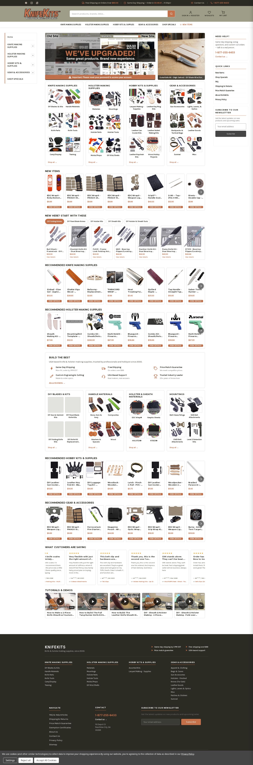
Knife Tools (49, 678)
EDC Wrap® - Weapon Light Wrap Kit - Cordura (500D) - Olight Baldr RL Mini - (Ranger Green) (54, 528)
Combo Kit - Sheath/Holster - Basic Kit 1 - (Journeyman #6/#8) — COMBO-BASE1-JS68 (155, 335)
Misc (173, 692)
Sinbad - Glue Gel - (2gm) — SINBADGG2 (54, 290)
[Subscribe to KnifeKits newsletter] (37, 3)
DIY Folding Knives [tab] (54, 221)
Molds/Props (92, 682)
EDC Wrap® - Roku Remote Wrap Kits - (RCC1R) (54, 196)
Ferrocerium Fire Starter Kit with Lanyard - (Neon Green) (94, 528)
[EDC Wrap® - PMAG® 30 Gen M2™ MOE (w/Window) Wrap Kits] (74, 183)
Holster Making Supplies (97, 24)
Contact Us (54, 736)
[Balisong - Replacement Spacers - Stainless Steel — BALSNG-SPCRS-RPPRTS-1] (94, 277)
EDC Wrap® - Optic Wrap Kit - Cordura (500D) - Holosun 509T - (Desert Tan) (135, 528)
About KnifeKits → (57, 383)
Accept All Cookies (46, 760)
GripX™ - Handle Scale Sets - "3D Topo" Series (155, 196)
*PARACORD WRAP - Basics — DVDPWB (113, 290)
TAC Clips (81, 581)
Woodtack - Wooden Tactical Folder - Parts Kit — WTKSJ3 (115, 483)
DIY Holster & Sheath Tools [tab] (137, 221)
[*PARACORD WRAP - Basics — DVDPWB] (115, 277)
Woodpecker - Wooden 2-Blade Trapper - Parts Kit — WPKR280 (175, 483)
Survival (174, 699)
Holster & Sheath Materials (141, 395)
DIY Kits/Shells (93, 685)
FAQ (216, 82)
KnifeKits (55, 647)
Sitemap (53, 744)
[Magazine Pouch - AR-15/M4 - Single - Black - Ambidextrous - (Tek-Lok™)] (115, 514)
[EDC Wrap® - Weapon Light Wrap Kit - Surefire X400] (135, 183)
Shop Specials (169, 24)
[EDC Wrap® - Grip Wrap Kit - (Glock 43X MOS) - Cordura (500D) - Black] (155, 514)
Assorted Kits (134, 668)
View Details (54, 207)
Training (48, 685)
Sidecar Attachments (54, 581)
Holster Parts (92, 675)
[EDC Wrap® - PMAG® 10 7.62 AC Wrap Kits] (115, 183)
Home (10, 37)
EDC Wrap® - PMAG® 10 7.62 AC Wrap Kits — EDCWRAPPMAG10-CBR (74, 528)
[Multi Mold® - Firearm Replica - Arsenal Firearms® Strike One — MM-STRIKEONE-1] (195, 321)
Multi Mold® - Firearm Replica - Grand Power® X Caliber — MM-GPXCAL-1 (115, 335)
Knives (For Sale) (178, 682)
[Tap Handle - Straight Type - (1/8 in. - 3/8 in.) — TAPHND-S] (175, 277)
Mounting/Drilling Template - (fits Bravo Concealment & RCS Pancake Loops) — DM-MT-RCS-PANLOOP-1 (74, 335)
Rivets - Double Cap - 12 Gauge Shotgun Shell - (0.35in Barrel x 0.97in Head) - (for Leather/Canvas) (195, 196)
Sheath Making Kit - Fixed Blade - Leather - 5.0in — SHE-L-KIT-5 (54, 335)
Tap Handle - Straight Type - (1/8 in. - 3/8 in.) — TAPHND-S (175, 290)
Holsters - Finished (179, 678)
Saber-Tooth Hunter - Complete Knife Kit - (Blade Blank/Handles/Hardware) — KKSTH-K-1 (195, 290)
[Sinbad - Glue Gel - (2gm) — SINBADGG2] (54, 277)
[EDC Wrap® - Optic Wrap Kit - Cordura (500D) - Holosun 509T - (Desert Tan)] (135, 514)
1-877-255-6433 (225, 52)
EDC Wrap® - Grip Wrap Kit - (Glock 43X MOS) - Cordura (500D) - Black (155, 528)
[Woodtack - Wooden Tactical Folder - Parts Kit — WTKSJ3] (115, 470)
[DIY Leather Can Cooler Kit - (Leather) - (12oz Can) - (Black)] (155, 470)
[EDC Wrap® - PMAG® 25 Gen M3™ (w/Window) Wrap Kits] (94, 183)
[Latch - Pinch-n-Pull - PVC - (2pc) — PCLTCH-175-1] (135, 470)
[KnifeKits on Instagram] (32, 3)
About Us (53, 732)
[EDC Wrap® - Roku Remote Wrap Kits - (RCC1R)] (54, 183)
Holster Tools (92, 678)
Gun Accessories (178, 675)
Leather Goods (177, 685)
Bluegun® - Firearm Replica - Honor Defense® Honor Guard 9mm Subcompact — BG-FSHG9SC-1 (134, 335)
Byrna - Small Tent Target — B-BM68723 (195, 528)
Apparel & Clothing (179, 668)
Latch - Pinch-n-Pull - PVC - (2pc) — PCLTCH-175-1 (135, 483)
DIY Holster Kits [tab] (97, 221)
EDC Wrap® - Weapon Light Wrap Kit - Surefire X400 (135, 196)
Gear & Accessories (148, 24)
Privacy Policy (220, 99)
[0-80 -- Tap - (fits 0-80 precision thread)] (175, 183)
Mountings (177, 394)
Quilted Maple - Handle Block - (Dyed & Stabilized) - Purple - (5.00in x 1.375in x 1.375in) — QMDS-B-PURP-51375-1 (155, 290)
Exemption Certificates (60, 727)
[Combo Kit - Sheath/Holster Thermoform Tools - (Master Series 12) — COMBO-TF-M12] (94, 321)
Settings (10, 760)
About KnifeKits (222, 95)
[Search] (171, 14)
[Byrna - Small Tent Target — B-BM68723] (195, 514)
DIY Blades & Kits (59, 394)
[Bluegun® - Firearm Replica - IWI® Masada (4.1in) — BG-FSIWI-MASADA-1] (175, 321)
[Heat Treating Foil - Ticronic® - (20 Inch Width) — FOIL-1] (135, 277)
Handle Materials (100, 394)
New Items (219, 73)
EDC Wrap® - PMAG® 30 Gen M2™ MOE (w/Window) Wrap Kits (73, 196)
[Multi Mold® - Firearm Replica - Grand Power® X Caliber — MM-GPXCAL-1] (115, 321)
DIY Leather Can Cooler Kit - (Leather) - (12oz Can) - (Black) (155, 483)
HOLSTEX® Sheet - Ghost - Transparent (154, 581)
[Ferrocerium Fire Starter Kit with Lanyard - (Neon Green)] (94, 514)
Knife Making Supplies (71, 24)
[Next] (201, 192)
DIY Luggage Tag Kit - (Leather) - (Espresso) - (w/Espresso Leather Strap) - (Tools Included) (94, 483)
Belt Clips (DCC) (176, 581)
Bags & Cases (177, 671)
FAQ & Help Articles (58, 715)
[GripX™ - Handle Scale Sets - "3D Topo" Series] (155, 183)
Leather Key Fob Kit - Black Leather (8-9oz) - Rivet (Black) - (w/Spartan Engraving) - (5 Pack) (74, 483)
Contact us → (221, 56)
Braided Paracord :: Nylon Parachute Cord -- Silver (195, 483)
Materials (91, 668)
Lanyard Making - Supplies (140, 671)
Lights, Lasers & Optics (181, 688)
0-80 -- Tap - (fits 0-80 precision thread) (174, 196)
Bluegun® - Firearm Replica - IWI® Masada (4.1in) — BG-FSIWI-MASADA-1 (175, 335)
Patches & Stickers (179, 695)
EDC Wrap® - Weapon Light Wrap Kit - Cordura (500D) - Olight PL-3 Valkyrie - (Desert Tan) (175, 528)
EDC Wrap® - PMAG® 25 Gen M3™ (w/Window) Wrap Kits (93, 196)
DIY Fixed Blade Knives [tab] (76, 221)
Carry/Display (50, 682)
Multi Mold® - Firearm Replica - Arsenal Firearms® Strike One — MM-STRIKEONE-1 (195, 335)
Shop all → (52, 162)
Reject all (26, 760)
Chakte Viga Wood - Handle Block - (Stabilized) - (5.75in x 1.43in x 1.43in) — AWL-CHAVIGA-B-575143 (74, 290)
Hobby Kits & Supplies (123, 24)
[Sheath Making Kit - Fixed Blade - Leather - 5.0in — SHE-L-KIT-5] (54, 321)
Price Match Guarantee (224, 90)
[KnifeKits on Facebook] (26, 3)
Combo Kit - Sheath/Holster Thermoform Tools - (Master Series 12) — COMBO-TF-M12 (94, 335)
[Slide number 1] (100, 56)
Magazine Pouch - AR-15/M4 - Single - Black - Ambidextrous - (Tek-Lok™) (115, 528)
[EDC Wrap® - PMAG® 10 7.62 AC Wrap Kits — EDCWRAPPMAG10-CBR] (74, 514)
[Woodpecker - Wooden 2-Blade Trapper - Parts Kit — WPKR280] (175, 470)
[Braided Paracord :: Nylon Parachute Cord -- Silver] (195, 470)
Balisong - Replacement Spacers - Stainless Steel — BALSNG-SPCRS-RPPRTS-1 (94, 290)
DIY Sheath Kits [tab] (114, 221)
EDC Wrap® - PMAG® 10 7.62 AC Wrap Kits (114, 196)
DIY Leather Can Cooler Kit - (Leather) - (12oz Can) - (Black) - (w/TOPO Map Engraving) (54, 483)
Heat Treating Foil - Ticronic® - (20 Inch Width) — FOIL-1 (134, 290)
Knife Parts (49, 675)
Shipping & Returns (223, 86)
